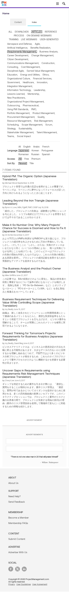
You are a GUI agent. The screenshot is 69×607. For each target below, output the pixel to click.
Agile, (37, 43)
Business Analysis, (48, 51)
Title (32, 163)
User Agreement (39, 584)
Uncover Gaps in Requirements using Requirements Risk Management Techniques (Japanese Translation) (31, 373)
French (45, 146)
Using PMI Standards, (18, 109)
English (27, 146)
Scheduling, (13, 124)
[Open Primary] (57, 3)
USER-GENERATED (49, 39)
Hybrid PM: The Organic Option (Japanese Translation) (29, 177)
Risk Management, (43, 120)
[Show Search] (63, 3)
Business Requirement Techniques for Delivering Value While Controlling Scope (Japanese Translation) (33, 302)
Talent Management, (47, 132)
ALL (10, 31)
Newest (22, 163)
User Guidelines (23, 584)
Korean (35, 150)
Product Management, (44, 113)
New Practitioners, (16, 97)
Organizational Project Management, (25, 101)
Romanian (23, 154)
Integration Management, (20, 86)
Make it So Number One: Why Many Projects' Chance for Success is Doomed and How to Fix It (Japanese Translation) (34, 228)
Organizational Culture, (18, 78)
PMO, (34, 109)
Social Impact (24, 136)
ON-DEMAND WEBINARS (39, 35)
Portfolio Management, (18, 113)
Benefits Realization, (40, 47)
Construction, (48, 63)
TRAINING (13, 39)
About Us (13, 482)
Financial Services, (42, 78)
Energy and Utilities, (30, 74)
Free (26, 158)
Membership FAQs (18, 523)
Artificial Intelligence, (17, 47)
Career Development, (18, 55)
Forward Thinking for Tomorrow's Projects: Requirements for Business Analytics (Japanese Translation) (32, 336)
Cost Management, (30, 67)
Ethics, (46, 74)
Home (5, 13)
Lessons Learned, (16, 93)
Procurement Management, (21, 117)
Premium (35, 158)
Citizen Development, (18, 59)
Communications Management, (23, 63)
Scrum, (49, 124)
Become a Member (18, 517)
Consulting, (12, 67)
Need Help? (14, 496)
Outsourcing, (13, 105)
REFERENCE (51, 31)
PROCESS (19, 35)
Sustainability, (25, 128)
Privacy (11, 584)
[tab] (18, 22)
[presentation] (18, 22)
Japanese (24, 150)
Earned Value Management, (41, 70)
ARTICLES (37, 31)
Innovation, (42, 82)
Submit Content (16, 538)
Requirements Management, (22, 51)
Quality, (41, 117)
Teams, (10, 136)
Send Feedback (16, 501)
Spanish (46, 154)
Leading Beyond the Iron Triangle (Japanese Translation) (30, 202)
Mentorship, (33, 93)
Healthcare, (28, 82)
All (19, 146)
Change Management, (42, 55)
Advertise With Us (17, 552)
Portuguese (47, 150)
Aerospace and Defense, (19, 43)
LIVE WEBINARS (29, 39)
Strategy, (11, 128)
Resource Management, (19, 120)
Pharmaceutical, (31, 105)
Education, (12, 74)
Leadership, (40, 90)
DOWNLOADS (22, 31)
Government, (13, 82)
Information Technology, (19, 90)
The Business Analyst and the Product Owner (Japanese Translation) (31, 270)
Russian (35, 154)
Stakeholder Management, (20, 132)
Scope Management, (32, 124)
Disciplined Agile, (15, 70)
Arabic (36, 146)
